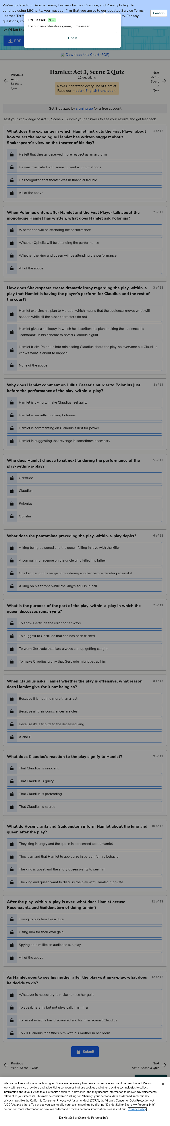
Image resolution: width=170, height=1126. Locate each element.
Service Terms (45, 5)
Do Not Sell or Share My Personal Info (83, 1118)
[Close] (163, 1084)
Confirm (158, 13)
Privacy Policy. (137, 1109)
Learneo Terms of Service (78, 5)
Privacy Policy (117, 5)
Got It (72, 38)
